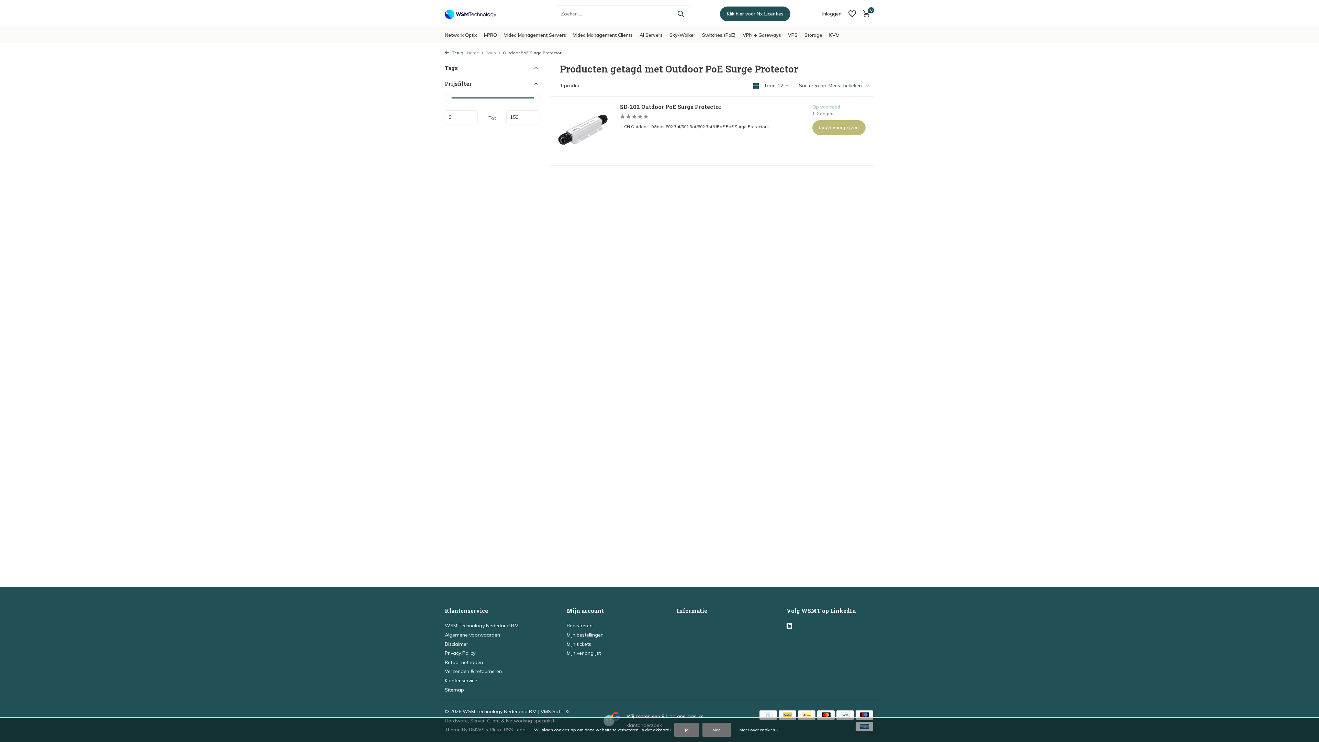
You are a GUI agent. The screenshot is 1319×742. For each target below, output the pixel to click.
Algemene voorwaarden (472, 635)
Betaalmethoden (464, 662)
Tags (491, 52)
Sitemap (454, 690)
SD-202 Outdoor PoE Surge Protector (670, 106)
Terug (457, 52)
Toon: (770, 85)
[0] (864, 14)
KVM (834, 35)
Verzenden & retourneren (473, 671)
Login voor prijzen (839, 127)
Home (473, 52)
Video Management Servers (535, 35)
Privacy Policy (460, 653)
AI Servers (651, 35)
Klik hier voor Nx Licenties (755, 14)
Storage (813, 35)
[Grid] (756, 86)
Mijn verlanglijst (584, 653)
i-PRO (490, 35)
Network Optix (461, 35)
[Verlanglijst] (852, 14)
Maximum (522, 117)
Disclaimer (456, 644)
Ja (687, 729)
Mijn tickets (579, 644)
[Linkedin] (789, 626)
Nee (717, 729)
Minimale (461, 117)
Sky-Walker (682, 35)
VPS (793, 35)
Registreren (580, 625)
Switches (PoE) (719, 35)
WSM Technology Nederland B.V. (482, 625)
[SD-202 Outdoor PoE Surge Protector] (582, 130)
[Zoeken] (681, 13)
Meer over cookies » (759, 729)
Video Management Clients (603, 35)
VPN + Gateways (762, 35)
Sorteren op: (813, 85)
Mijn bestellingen (585, 635)
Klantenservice (461, 680)
